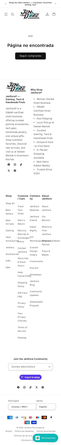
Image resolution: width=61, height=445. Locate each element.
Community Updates (35, 293)
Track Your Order (21, 210)
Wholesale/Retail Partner (47, 243)
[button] (6, 14)
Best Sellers (9, 212)
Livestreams (35, 261)
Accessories (11, 254)
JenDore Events (34, 218)
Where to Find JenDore (47, 230)
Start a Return (21, 222)
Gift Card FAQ (22, 295)
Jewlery (10, 247)
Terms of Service (22, 329)
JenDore (28, 428)
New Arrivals (10, 222)
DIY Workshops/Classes (35, 239)
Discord (34, 268)
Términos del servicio (23, 436)
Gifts (8, 260)
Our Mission (46, 218)
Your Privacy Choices (22, 317)
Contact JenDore (22, 250)
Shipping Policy (22, 284)
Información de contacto (32, 440)
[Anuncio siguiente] (55, 4)
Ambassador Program (35, 304)
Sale (8, 267)
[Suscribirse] (49, 366)
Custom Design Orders (34, 251)
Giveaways (35, 274)
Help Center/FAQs (23, 274)
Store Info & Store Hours (23, 262)
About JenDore (46, 208)
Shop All (10, 203)
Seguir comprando (30, 55)
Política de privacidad (46, 431)
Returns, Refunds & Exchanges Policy (23, 236)
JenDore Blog (34, 283)
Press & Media (46, 253)
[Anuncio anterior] (5, 4)
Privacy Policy (22, 305)
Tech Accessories (11, 239)
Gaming (10, 230)
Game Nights (33, 229)
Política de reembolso (24, 431)
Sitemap (22, 337)
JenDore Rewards (34, 208)
